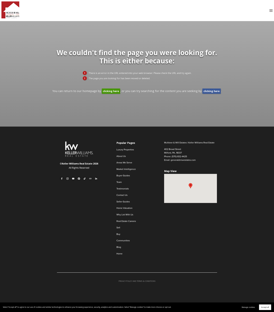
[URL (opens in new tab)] (90, 178)
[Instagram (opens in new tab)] (67, 178)
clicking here (111, 91)
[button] (190, 185)
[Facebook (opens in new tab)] (62, 178)
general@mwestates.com (183, 159)
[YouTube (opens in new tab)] (73, 178)
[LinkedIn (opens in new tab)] (96, 178)
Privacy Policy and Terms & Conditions (137, 281)
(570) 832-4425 (179, 156)
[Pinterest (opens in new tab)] (79, 178)
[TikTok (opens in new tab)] (84, 178)
